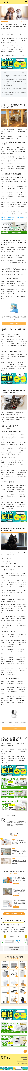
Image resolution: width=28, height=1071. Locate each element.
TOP (25, 1051)
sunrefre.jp (10, 818)
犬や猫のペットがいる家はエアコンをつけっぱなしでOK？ (15, 76)
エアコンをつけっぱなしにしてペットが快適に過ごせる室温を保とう (15, 93)
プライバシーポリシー (22, 1061)
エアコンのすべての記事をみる (14, 914)
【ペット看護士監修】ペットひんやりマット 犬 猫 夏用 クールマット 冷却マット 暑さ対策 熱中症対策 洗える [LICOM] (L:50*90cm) (14, 317)
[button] (2, 943)
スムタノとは (24, 1057)
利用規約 (25, 1059)
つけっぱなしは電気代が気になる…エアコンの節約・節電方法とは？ (15, 84)
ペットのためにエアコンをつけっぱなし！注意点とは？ (15, 89)
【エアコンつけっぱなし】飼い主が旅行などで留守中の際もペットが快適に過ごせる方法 (15, 80)
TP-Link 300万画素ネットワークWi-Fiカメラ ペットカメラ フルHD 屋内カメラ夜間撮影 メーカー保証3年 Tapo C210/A (14, 722)
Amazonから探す (14, 323)
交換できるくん (17, 928)
